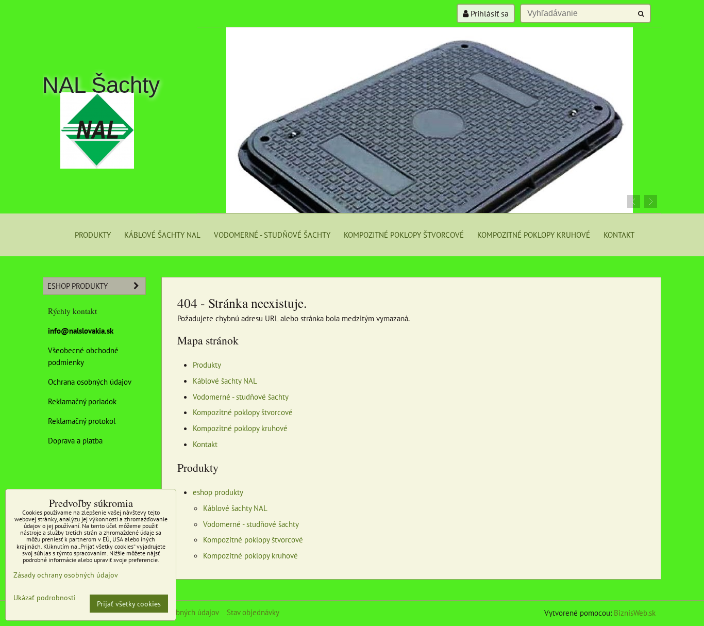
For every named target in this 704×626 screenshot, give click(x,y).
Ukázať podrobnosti (44, 598)
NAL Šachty (101, 84)
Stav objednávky (253, 612)
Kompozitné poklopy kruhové (533, 234)
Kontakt (619, 234)
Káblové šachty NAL (162, 234)
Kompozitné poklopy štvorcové (404, 234)
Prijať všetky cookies (129, 603)
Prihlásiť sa (488, 13)
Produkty (93, 234)
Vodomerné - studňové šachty (272, 234)
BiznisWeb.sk (635, 612)
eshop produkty (218, 492)
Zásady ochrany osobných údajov (65, 575)
